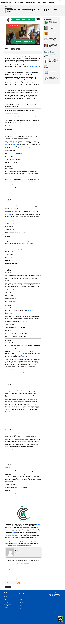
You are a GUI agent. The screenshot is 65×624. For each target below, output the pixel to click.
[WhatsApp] (19, 49)
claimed (29, 171)
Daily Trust (8, 535)
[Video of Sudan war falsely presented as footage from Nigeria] (46, 78)
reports (13, 64)
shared (32, 205)
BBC (22, 401)
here (35, 142)
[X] (14, 49)
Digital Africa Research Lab (26, 527)
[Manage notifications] (62, 622)
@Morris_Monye (21, 390)
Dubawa (14, 532)
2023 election (14, 560)
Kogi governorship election (33, 561)
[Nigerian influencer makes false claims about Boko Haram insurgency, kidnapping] (46, 33)
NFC (13, 113)
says (28, 72)
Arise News (20, 452)
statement (14, 361)
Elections (10, 6)
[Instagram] (52, 595)
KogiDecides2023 (20, 563)
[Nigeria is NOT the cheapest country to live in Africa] (46, 22)
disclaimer (26, 283)
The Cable (8, 537)
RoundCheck (8, 539)
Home (6, 6)
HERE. (16, 113)
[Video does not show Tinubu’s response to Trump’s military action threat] (46, 39)
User (21, 345)
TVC (26, 399)
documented (17, 144)
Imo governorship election (14, 561)
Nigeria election (27, 563)
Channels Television (28, 452)
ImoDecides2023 (23, 561)
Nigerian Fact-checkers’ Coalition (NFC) (16, 103)
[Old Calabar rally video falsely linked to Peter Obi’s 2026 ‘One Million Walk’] (46, 66)
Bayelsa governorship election (24, 560)
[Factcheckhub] (6, 2)
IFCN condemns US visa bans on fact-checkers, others (53, 45)
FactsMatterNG (30, 535)
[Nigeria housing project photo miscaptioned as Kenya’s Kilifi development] (46, 55)
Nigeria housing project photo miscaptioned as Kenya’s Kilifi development (53, 55)
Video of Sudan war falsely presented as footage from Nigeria (53, 78)
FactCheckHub (9, 527)
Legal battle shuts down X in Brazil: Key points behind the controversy (53, 27)
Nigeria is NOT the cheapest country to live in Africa (53, 22)
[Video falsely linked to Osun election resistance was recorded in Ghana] (46, 61)
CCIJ (37, 543)
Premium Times (20, 439)
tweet (13, 248)
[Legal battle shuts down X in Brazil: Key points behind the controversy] (46, 28)
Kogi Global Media (21, 435)
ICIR (38, 539)
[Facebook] (12, 49)
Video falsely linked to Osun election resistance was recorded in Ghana (53, 60)
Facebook (11, 135)
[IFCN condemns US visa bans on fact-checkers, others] (46, 45)
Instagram (17, 135)
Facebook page (8, 214)
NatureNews (14, 529)
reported (36, 92)
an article (19, 241)
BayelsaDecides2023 (35, 560)
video (27, 470)
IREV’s (22, 356)
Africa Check (30, 534)
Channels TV (33, 399)
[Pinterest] (17, 49)
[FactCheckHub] (6, 13)
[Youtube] (59, 595)
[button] (60, 0)
